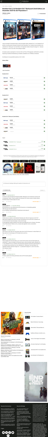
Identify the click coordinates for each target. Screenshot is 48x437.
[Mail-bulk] (12, 432)
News (11, 174)
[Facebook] (3, 432)
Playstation (10, 6)
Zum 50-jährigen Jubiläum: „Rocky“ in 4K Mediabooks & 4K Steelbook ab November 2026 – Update (12, 345)
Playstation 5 (14, 174)
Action (18, 174)
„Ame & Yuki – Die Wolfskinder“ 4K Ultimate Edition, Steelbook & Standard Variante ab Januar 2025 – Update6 (24, 433)
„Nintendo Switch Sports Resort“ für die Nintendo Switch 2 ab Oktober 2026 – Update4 (24, 424)
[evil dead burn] (29, 163)
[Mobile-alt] (9, 432)
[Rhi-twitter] (6, 432)
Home (3, 6)
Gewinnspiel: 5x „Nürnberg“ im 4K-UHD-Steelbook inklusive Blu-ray (10, 340)
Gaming (6, 6)
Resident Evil (4, 174)
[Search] (46, 1)
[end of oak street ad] (36, 362)
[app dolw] (40, 163)
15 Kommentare (42, 13)
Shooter (23, 174)
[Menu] (1, 1)
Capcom (8, 174)
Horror (21, 174)
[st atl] (8, 163)
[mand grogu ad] (18, 163)
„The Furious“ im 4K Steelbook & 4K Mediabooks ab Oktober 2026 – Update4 (8, 421)
